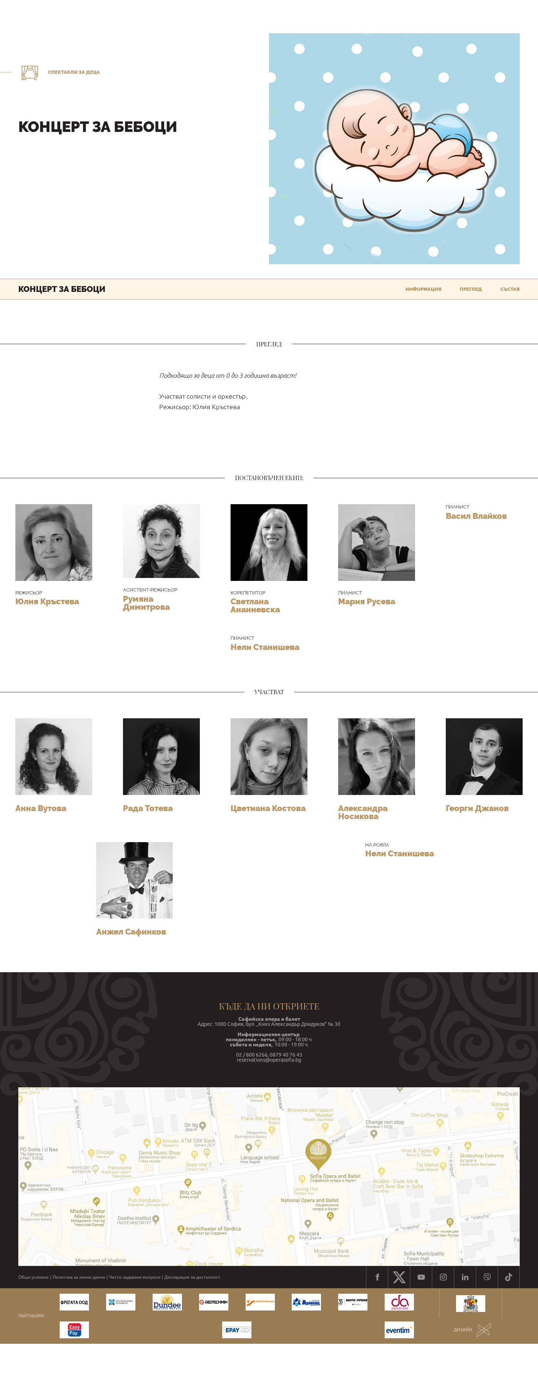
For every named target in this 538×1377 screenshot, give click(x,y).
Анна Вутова (40, 808)
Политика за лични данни (79, 1277)
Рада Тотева (148, 808)
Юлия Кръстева (47, 601)
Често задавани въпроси (134, 1277)
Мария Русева (366, 601)
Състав (510, 289)
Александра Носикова (363, 812)
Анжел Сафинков (131, 931)
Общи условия (33, 1277)
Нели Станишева (265, 647)
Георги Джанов (477, 808)
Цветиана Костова (268, 808)
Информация (423, 289)
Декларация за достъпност (192, 1277)
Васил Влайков (476, 516)
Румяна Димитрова (146, 603)
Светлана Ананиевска (255, 605)
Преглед (471, 289)
